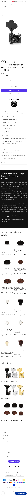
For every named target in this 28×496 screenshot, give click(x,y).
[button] (2, 1)
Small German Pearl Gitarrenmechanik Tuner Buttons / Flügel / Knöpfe (7, 310)
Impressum (5, 435)
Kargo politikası (15, 491)
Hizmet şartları (8, 491)
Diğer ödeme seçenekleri (14, 93)
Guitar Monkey (11, 487)
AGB (4, 438)
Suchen (4, 432)
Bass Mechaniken (5, 398)
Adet (2, 79)
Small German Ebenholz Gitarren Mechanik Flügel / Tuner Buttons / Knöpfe (7, 250)
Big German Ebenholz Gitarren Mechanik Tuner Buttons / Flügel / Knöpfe (20, 250)
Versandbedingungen (7, 444)
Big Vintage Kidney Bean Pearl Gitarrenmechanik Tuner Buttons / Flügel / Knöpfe (20, 330)
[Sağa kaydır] (16, 57)
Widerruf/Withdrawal (20, 493)
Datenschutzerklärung (8, 441)
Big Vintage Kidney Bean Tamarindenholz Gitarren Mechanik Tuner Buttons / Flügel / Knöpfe (20, 289)
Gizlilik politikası (22, 488)
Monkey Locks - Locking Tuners (9, 381)
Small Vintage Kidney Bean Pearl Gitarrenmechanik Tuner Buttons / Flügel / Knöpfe (7, 330)
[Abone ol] (20, 456)
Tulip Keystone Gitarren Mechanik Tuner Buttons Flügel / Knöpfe (7, 353)
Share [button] (3, 167)
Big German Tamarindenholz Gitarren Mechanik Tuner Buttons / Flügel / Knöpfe (7, 288)
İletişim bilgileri (15, 493)
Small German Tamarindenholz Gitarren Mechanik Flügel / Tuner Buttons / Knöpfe (20, 269)
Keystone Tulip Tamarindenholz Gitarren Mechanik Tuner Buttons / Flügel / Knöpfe (20, 351)
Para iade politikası (14, 488)
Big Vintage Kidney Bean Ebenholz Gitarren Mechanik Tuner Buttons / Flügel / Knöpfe (7, 269)
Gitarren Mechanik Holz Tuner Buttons (10, 420)
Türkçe (15, 1)
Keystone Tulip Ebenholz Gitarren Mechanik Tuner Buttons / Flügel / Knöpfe (20, 310)
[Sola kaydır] (11, 57)
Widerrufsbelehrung (20, 155)
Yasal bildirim (21, 491)
